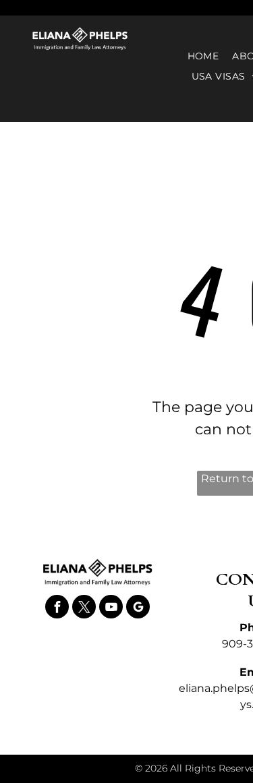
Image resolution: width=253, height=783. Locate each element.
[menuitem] (203, 56)
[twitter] (84, 608)
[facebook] (57, 608)
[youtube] (111, 608)
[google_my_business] (138, 608)
